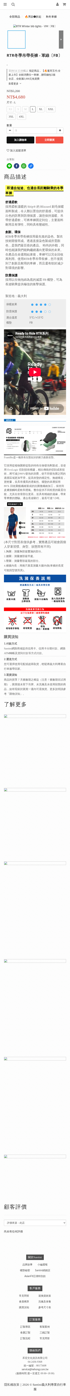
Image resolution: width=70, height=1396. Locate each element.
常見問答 (24, 1296)
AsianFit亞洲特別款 (35, 1276)
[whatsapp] (23, 166)
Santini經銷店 (42, 1270)
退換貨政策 (44, 1296)
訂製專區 (25, 1327)
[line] (9, 166)
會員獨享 (24, 1301)
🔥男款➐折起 (33, 16)
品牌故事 (27, 1264)
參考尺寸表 (44, 1307)
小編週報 (43, 1264)
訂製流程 (25, 1338)
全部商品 (14, 16)
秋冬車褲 (51, 16)
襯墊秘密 (25, 1270)
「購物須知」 (15, 694)
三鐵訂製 (45, 1332)
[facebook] (16, 166)
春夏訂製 (25, 1332)
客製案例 (45, 1327)
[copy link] (31, 166)
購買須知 (24, 1307)
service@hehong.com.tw (35, 1369)
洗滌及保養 (44, 1301)
